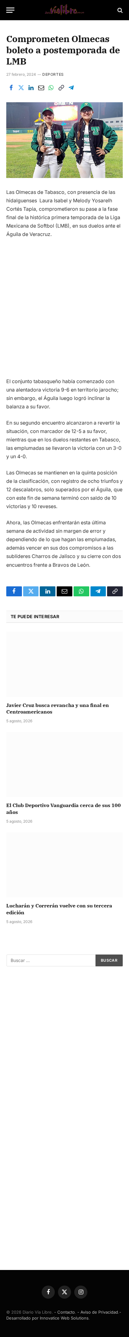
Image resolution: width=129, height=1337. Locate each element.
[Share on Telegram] (71, 88)
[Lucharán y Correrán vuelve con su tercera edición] (64, 864)
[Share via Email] (41, 88)
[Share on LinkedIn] (31, 88)
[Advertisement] (64, 310)
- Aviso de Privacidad (97, 1312)
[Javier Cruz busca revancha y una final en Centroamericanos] (64, 664)
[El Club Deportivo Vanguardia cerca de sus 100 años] (64, 764)
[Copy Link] (61, 88)
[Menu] (10, 10)
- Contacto (64, 1312)
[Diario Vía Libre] (64, 10)
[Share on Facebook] (11, 88)
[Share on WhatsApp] (51, 88)
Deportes (53, 74)
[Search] (119, 10)
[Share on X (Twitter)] (21, 88)
